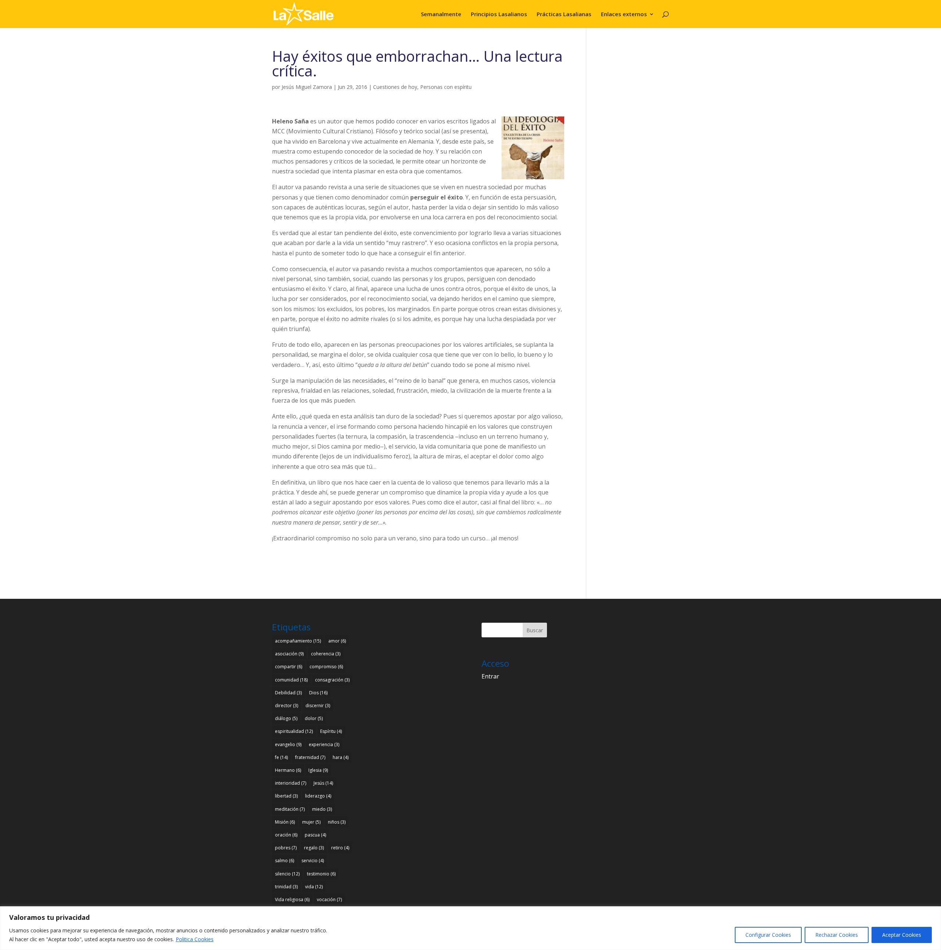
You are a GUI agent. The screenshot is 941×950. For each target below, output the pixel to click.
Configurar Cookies (768, 934)
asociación (289, 654)
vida (314, 887)
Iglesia (318, 770)
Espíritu (331, 731)
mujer (311, 822)
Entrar (490, 676)
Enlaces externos (624, 14)
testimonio (321, 874)
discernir (317, 705)
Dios (318, 693)
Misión (285, 822)
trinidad (286, 887)
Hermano (288, 770)
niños (337, 822)
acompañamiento (298, 641)
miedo (322, 809)
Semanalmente (441, 14)
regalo (314, 848)
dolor (314, 718)
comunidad (291, 680)
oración (286, 835)
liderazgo (318, 796)
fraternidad (310, 757)
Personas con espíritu (446, 86)
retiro (340, 848)
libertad (286, 796)
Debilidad (288, 693)
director (286, 705)
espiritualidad (294, 731)
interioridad (290, 783)
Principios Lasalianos (499, 14)
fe (281, 757)
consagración (332, 680)
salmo (284, 860)
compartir (288, 666)
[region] (470, 928)
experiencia (324, 744)
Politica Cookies (195, 939)
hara (340, 757)
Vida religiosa (292, 899)
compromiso (326, 666)
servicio (312, 860)
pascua (315, 835)
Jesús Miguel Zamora (307, 86)
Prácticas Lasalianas (564, 14)
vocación (329, 899)
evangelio (288, 744)
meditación (290, 809)
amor (337, 641)
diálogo (286, 718)
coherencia (325, 654)
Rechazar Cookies (836, 934)
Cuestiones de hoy (395, 86)
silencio (287, 874)
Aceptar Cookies (901, 934)
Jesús (323, 783)
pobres (286, 848)
